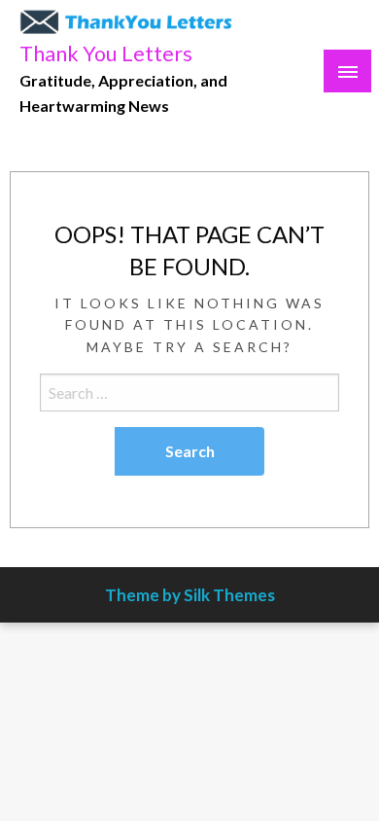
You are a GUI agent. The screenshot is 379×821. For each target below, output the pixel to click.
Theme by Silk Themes (190, 595)
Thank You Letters (105, 53)
